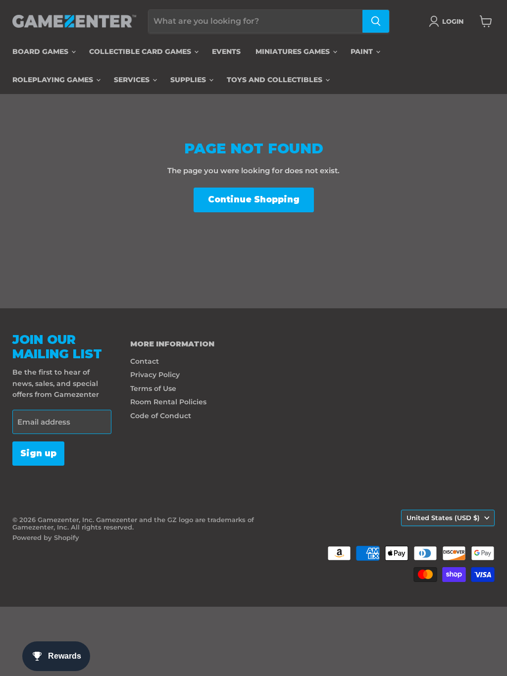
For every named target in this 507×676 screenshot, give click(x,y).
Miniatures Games (293, 51)
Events (226, 51)
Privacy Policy (155, 374)
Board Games (41, 51)
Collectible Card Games (141, 51)
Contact (144, 361)
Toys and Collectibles (275, 79)
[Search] (375, 21)
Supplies (189, 79)
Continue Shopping (254, 199)
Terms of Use (153, 388)
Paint (363, 51)
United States (443, 518)
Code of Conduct (160, 415)
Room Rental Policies (168, 401)
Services (133, 79)
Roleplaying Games (53, 79)
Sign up (38, 453)
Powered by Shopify (45, 537)
